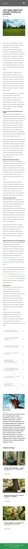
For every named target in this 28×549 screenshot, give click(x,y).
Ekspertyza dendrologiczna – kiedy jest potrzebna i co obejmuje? (14, 496)
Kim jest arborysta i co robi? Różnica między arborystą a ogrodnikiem (14, 523)
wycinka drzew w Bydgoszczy (10, 278)
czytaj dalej (7, 474)
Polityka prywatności (20, 545)
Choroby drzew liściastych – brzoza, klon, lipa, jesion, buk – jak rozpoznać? (14, 468)
